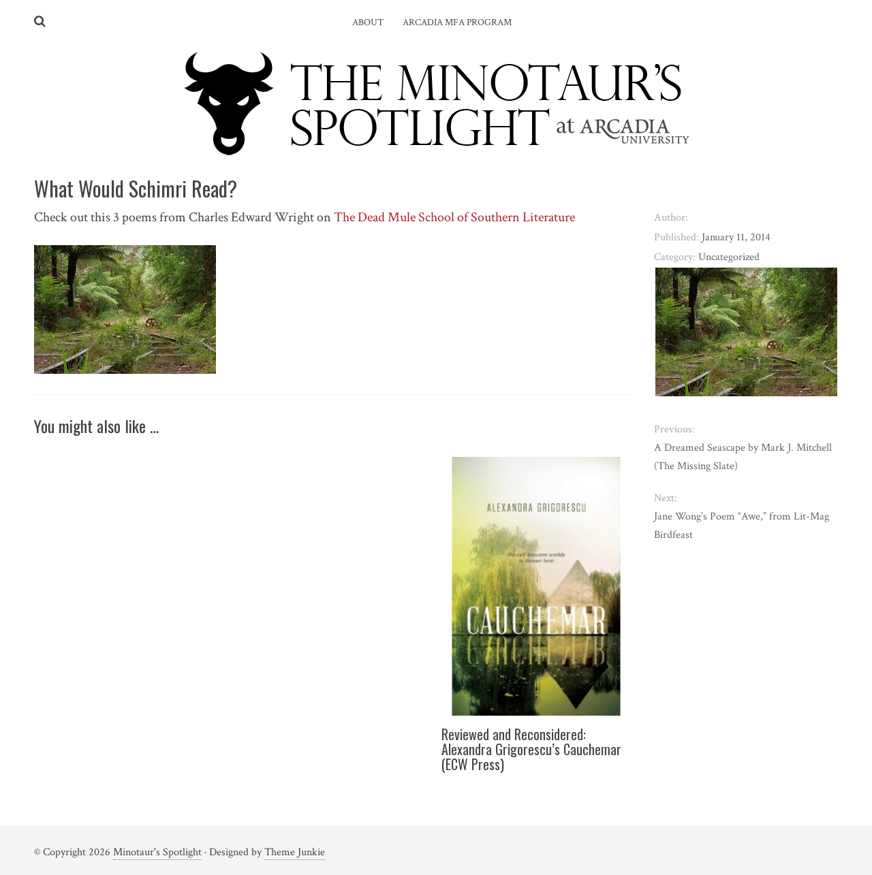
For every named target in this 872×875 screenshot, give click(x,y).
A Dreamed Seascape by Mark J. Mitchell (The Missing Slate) (743, 457)
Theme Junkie (294, 852)
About (368, 22)
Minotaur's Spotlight (157, 852)
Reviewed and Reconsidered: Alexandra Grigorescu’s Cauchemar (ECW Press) (531, 749)
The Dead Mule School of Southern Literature (454, 217)
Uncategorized (729, 257)
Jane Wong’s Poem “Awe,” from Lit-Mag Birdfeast (741, 525)
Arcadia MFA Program (457, 22)
